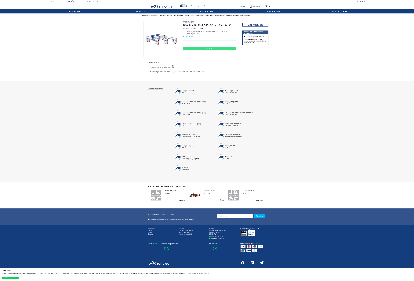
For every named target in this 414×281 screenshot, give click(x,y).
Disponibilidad (255, 24)
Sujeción (172, 15)
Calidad (150, 230)
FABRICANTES (92, 1)
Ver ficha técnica (188, 36)
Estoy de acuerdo (10, 278)
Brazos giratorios (219, 15)
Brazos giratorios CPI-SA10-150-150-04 (238, 15)
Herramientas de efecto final (203, 15)
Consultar (209, 48)
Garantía (150, 234)
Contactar (360, 1)
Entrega (150, 232)
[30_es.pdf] (173, 67)
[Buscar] (236, 6)
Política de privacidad (185, 234)
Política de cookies (184, 232)
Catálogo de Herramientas (151, 15)
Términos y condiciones (186, 230)
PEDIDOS (51, 1)
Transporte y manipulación (185, 15)
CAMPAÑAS (70, 1)
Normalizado (164, 15)
